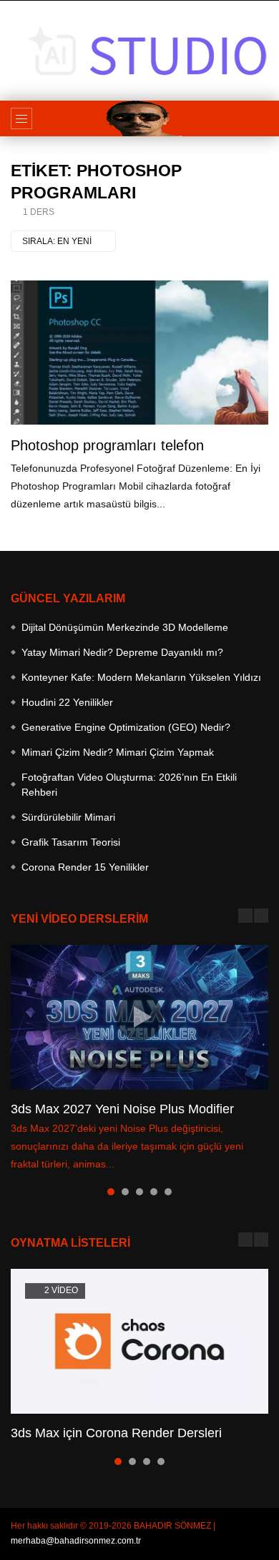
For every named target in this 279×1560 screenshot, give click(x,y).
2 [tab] (125, 1191)
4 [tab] (153, 1191)
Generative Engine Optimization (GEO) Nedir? (125, 727)
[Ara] (261, 118)
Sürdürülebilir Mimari (68, 817)
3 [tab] (139, 1191)
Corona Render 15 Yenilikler (85, 867)
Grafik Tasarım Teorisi (70, 842)
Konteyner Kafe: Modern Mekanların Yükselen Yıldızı (141, 677)
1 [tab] (110, 1191)
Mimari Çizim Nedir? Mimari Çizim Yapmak (117, 752)
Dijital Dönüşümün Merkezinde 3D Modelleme (124, 627)
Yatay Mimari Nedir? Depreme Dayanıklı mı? (122, 652)
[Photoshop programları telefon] (139, 352)
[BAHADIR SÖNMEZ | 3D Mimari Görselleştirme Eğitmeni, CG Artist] (139, 118)
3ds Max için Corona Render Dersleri (116, 1433)
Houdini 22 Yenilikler (67, 702)
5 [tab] (168, 1191)
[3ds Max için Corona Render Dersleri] (139, 1341)
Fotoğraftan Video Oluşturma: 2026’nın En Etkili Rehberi (129, 784)
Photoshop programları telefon (107, 445)
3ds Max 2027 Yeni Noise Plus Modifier (122, 1109)
